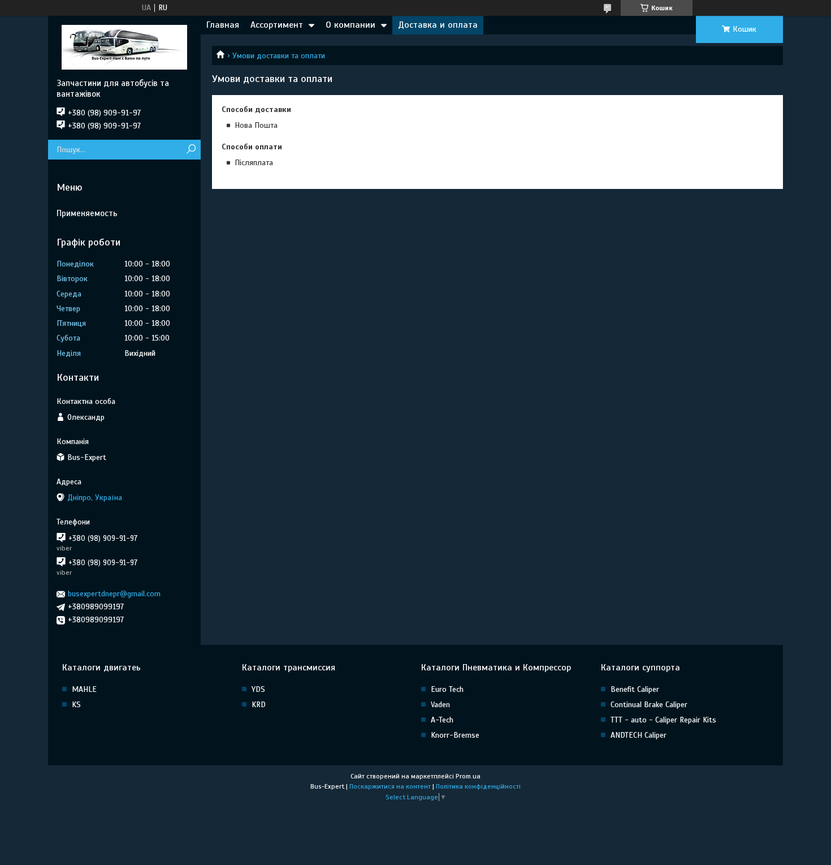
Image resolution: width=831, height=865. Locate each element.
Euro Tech (447, 689)
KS (76, 704)
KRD (259, 704)
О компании (350, 25)
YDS (258, 689)
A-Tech (442, 720)
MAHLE (84, 689)
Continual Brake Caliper (649, 704)
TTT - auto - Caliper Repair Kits (663, 720)
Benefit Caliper (635, 689)
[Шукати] (191, 150)
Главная (222, 25)
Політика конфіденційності (478, 786)
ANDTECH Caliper (638, 735)
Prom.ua (468, 776)
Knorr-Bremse (455, 735)
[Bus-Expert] (124, 47)
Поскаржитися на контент (390, 786)
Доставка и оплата (438, 25)
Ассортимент (276, 25)
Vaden (440, 704)
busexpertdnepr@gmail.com (114, 594)
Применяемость (87, 213)
